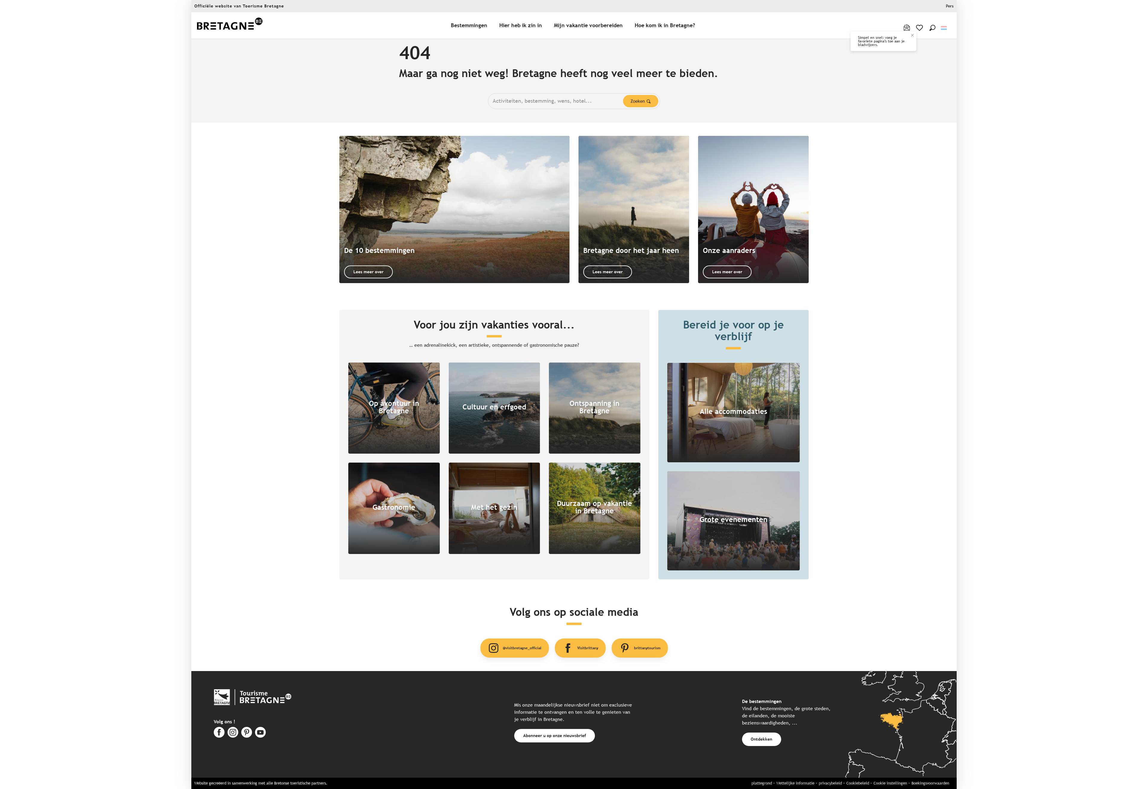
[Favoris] (920, 28)
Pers (950, 6)
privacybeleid (830, 783)
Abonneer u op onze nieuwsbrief (554, 735)
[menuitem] (229, 25)
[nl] (944, 28)
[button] (932, 27)
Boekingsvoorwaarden (930, 783)
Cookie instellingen (890, 783)
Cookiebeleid (857, 783)
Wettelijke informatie (795, 783)
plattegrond (762, 783)
